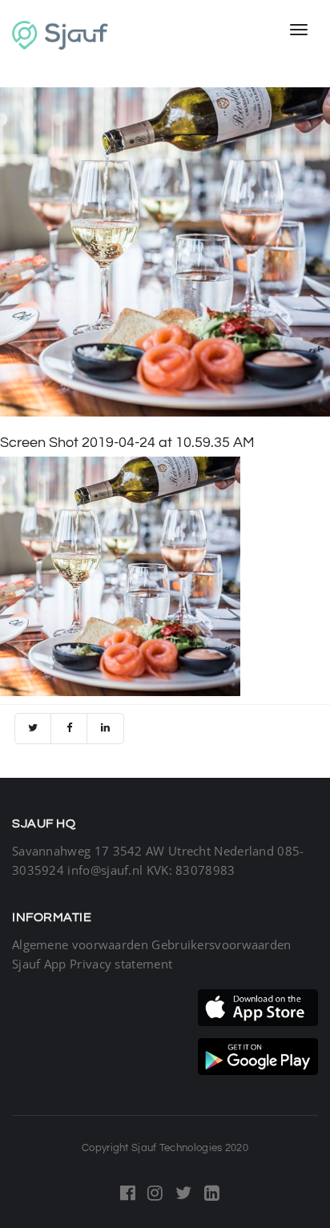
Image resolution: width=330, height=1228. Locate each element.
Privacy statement (121, 964)
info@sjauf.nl (105, 870)
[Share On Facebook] (69, 728)
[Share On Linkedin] (105, 728)
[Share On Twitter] (33, 728)
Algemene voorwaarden (80, 944)
